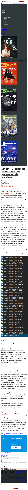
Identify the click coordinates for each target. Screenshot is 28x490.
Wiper (13, 433)
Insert (16, 488)
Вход (26, 2)
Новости (6, 434)
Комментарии (5, 183)
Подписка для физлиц (22, 478)
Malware (9, 433)
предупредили (5, 193)
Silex (16, 426)
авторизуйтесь (4, 455)
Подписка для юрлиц (22, 479)
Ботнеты (16, 433)
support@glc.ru (20, 471)
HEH (4, 433)
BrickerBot (4, 414)
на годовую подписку (18, 3)
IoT (6, 433)
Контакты (25, 482)
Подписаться (15, 447)
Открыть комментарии (6, 452)
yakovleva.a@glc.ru (19, 472)
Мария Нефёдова (6, 181)
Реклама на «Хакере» (22, 481)
